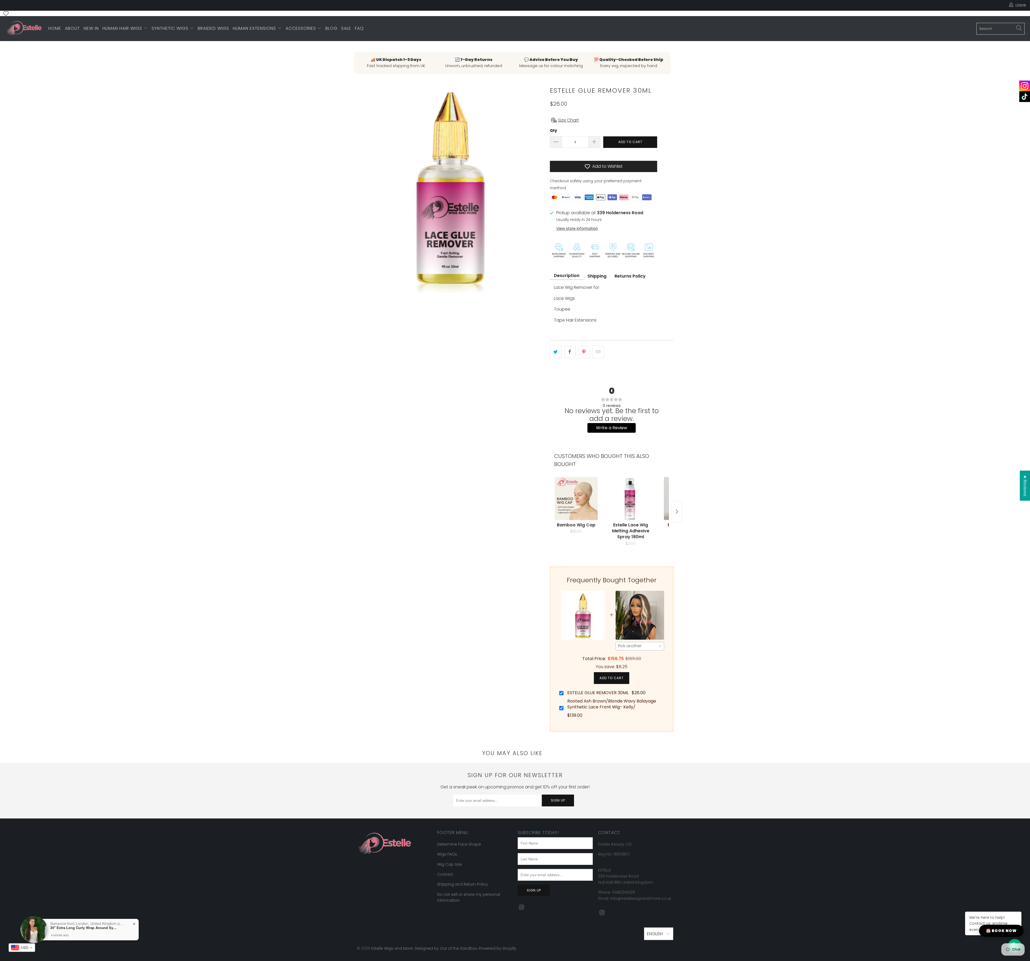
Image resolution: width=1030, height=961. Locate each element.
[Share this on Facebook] (570, 352)
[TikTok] (1024, 96)
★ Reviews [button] (1025, 485)
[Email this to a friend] (598, 352)
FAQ (359, 28)
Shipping (596, 276)
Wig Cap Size (449, 864)
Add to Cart (611, 678)
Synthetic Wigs (171, 28)
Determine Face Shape (459, 844)
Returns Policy (630, 276)
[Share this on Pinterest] (584, 352)
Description (566, 275)
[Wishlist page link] (6, 13)
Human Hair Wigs (123, 28)
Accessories (301, 28)
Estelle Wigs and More (392, 948)
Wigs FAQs (447, 854)
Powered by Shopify (497, 948)
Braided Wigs (213, 28)
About (72, 28)
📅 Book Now (1001, 930)
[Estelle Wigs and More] (24, 28)
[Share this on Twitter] (555, 352)
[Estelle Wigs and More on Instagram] (522, 907)
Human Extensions (255, 28)
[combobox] (640, 646)
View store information (577, 228)
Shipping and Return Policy (462, 884)
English (655, 934)
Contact (445, 874)
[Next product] (677, 511)
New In (91, 28)
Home (54, 28)
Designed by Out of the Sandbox (446, 948)
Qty (553, 130)
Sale (346, 28)
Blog (331, 28)
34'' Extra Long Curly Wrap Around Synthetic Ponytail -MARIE (83, 928)
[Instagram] (1024, 86)
